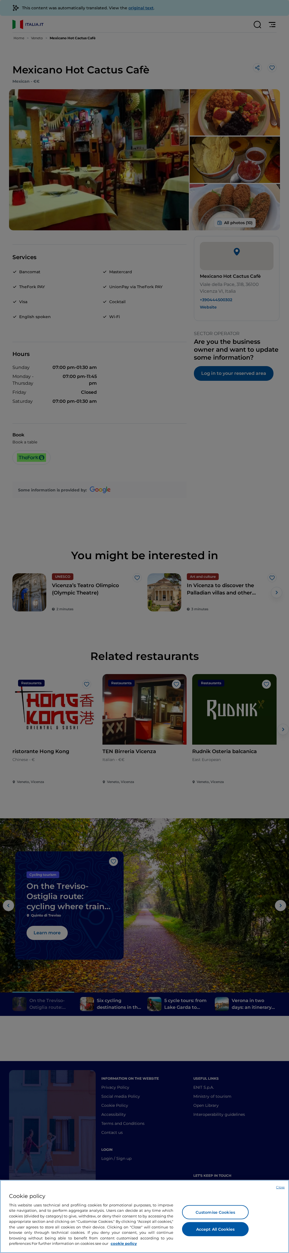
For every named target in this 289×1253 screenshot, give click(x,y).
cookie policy (124, 1243)
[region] (144, 1216)
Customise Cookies (215, 1212)
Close (280, 1187)
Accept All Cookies (215, 1229)
